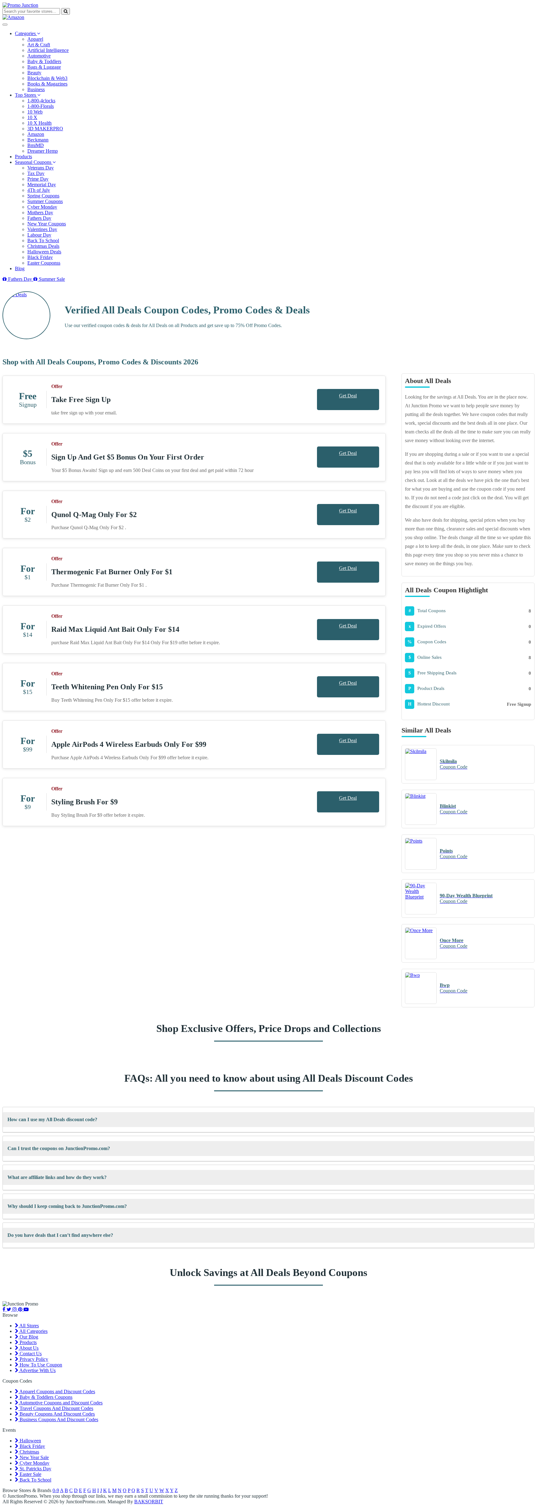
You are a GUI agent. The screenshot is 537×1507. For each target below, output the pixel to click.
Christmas (28, 1451)
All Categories (33, 1331)
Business (36, 89)
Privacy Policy (33, 1359)
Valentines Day (42, 229)
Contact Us (30, 1353)
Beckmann (37, 139)
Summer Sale (51, 279)
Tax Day (35, 173)
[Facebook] (4, 1309)
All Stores (28, 1325)
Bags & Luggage (44, 67)
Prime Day (37, 179)
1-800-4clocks (41, 100)
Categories (26, 33)
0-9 (56, 1490)
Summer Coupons (45, 201)
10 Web (35, 111)
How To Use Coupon (40, 1364)
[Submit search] (65, 11)
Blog (20, 268)
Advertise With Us (37, 1370)
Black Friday (40, 257)
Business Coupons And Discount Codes (58, 1419)
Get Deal (348, 395)
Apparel (35, 39)
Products (23, 156)
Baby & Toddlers (44, 61)
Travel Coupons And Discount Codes (55, 1408)
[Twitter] (9, 1309)
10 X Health (39, 123)
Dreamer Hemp (42, 151)
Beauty (34, 72)
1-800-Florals (40, 106)
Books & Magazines (47, 83)
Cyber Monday (42, 207)
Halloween (29, 1440)
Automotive (39, 55)
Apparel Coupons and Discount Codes (56, 1391)
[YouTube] (26, 1309)
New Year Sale (33, 1457)
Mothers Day (40, 212)
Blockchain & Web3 (47, 78)
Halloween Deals (44, 251)
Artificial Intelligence (48, 50)
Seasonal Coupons (34, 162)
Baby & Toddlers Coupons (45, 1397)
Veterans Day (40, 167)
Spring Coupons (43, 195)
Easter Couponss (43, 263)
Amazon (35, 134)
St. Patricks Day (34, 1468)
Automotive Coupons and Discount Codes (60, 1402)
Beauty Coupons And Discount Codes (56, 1414)
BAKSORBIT (148, 1501)
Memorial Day (41, 184)
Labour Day (39, 235)
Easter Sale (29, 1474)
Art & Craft (38, 44)
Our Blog (28, 1336)
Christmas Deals (43, 246)
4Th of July (38, 190)
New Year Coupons (46, 223)
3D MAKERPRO (45, 128)
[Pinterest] (21, 1309)
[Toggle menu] (4, 24)
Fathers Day (39, 218)
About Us (28, 1348)
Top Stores (26, 95)
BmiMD (35, 145)
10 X (32, 117)
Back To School (43, 240)
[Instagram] (15, 1309)
